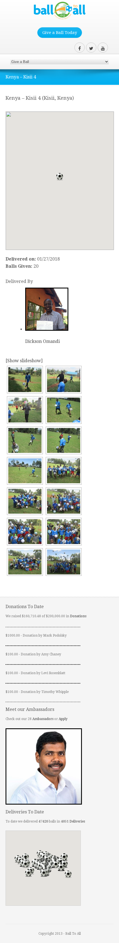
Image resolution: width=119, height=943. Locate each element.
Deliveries (77, 821)
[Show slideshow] (24, 360)
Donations (78, 616)
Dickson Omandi (42, 341)
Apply (63, 719)
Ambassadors (42, 719)
